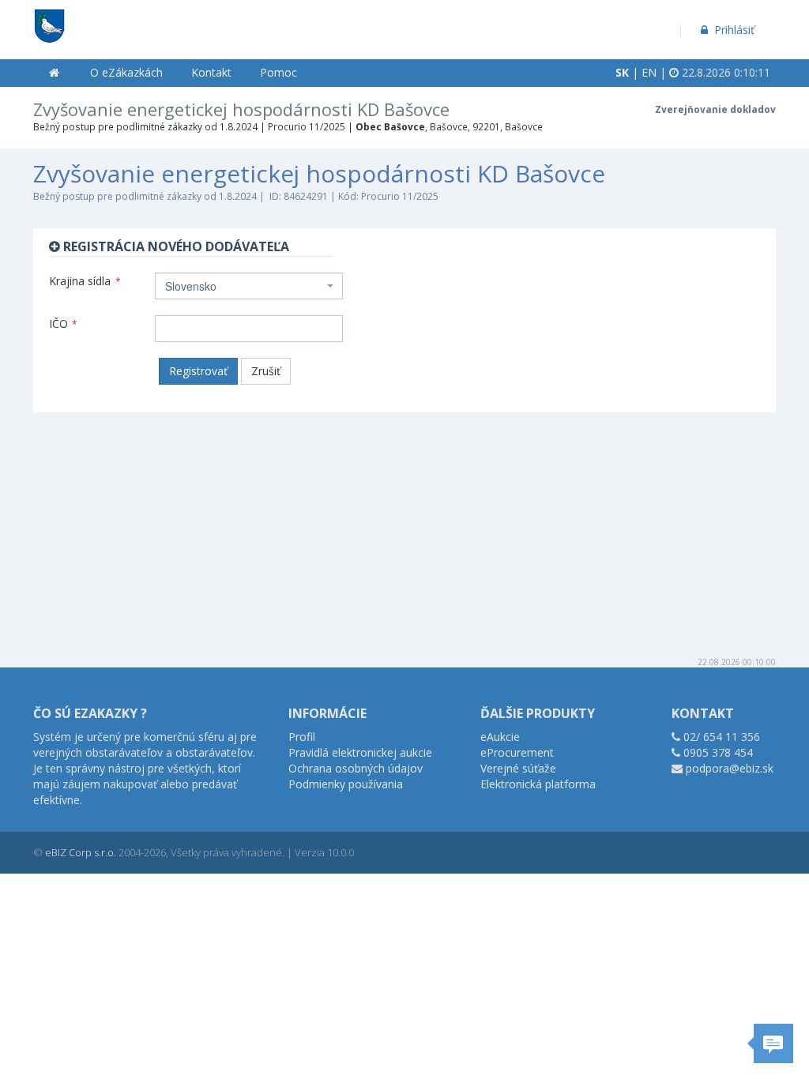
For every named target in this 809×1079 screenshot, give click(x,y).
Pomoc (278, 72)
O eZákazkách (126, 72)
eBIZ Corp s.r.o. (80, 852)
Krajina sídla (85, 280)
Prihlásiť (732, 29)
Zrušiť (265, 370)
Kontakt (211, 72)
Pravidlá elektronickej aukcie (360, 752)
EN (649, 72)
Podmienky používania (345, 783)
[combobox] (249, 286)
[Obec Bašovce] (49, 20)
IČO (63, 323)
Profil (301, 736)
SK (622, 72)
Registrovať (198, 370)
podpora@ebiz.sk (729, 768)
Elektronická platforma (538, 783)
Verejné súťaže (518, 768)
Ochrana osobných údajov (355, 768)
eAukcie (500, 736)
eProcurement (517, 752)
